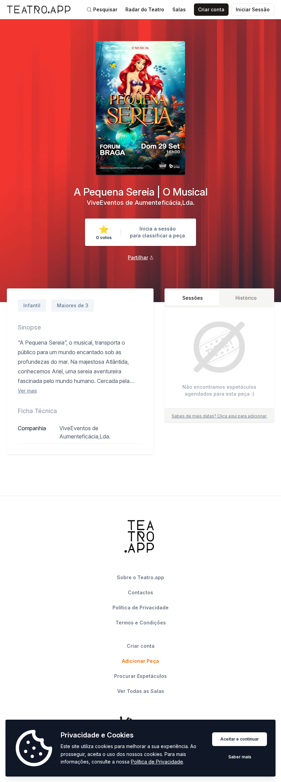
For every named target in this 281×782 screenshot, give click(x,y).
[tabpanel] (219, 359)
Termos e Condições (140, 622)
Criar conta (211, 9)
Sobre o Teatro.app (140, 577)
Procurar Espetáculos (140, 676)
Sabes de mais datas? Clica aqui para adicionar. (219, 416)
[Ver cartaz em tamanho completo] (140, 108)
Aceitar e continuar (239, 739)
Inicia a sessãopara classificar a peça (157, 232)
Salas (179, 9)
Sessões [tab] (192, 298)
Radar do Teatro (144, 9)
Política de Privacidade (157, 762)
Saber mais (239, 756)
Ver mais (27, 391)
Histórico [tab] (246, 298)
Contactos (140, 592)
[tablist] (219, 298)
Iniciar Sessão (253, 9)
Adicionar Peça (140, 661)
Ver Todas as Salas (140, 691)
